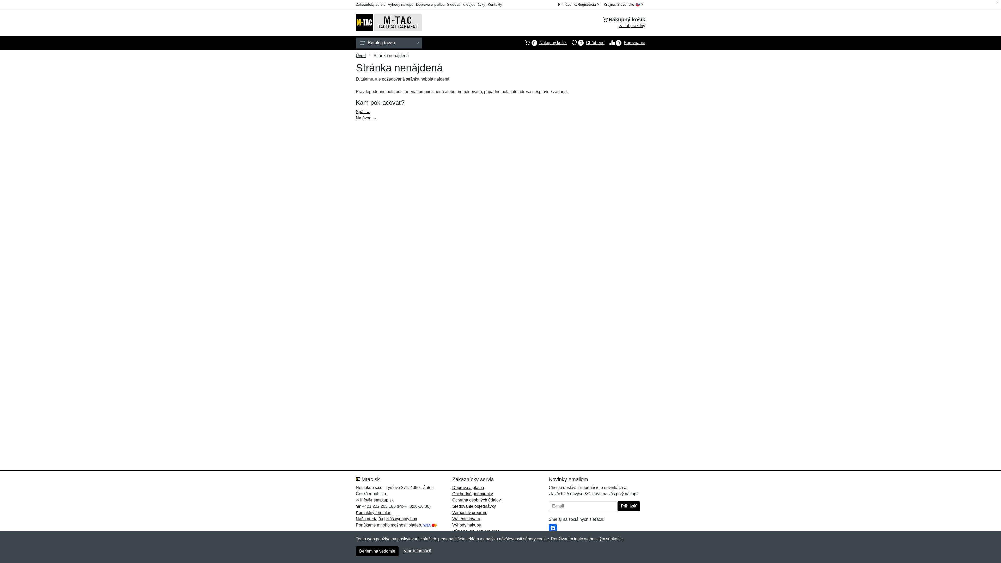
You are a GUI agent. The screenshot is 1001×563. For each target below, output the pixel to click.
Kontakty (495, 4)
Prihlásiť (629, 506)
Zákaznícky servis (370, 4)
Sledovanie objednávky (466, 4)
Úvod (361, 55)
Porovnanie (631, 42)
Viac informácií (417, 551)
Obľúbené (592, 42)
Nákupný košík (550, 42)
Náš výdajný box (401, 519)
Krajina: (619, 5)
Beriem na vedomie (377, 551)
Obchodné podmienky (472, 494)
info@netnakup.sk (377, 500)
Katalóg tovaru (382, 42)
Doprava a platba (430, 4)
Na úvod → (366, 118)
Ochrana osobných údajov (476, 500)
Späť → (363, 111)
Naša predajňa (369, 519)
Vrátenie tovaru (466, 519)
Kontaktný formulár (373, 512)
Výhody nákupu (400, 4)
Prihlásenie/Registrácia (577, 4)
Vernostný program (469, 512)
